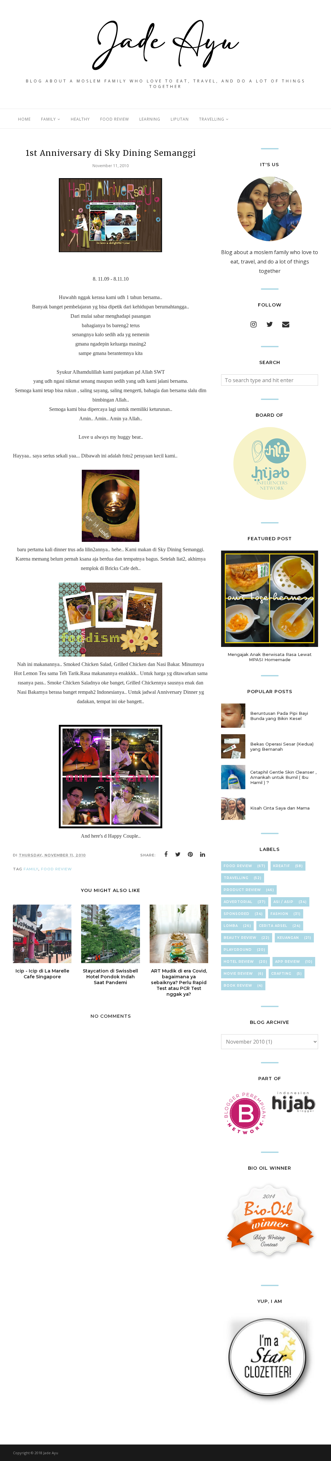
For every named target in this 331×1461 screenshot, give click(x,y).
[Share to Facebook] (166, 854)
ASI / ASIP (283, 902)
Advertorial (238, 902)
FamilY (31, 869)
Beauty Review (240, 938)
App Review (287, 962)
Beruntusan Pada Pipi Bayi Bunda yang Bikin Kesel (279, 716)
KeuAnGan (288, 938)
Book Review (238, 985)
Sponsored (237, 914)
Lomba (231, 926)
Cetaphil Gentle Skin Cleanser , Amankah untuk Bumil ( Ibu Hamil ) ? (283, 777)
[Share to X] (178, 854)
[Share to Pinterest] (190, 854)
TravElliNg (236, 878)
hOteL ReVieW (239, 962)
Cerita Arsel (273, 926)
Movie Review (238, 974)
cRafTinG (281, 974)
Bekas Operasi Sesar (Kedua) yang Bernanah (282, 746)
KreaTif (281, 866)
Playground (238, 950)
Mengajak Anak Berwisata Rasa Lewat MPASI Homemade (270, 657)
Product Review (242, 890)
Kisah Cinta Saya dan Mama (280, 808)
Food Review (56, 869)
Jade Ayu (50, 1452)
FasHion (279, 914)
